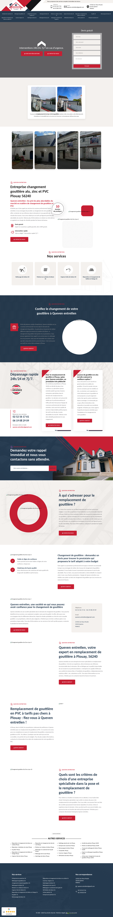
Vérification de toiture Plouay (66, 855)
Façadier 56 (93, 13)
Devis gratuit (29, 348)
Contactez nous (54, 53)
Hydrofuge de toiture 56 (31, 17)
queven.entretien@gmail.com (75, 7)
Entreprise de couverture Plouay (67, 845)
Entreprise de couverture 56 (7, 13)
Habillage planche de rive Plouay (67, 843)
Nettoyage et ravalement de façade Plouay (44, 850)
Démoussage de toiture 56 (106, 13)
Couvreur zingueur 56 (20, 17)
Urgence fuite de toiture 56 (69, 13)
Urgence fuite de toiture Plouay (20, 856)
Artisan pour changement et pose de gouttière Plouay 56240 (91, 857)
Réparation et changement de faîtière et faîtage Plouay (22, 853)
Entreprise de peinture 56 (93, 17)
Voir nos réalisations (33, 53)
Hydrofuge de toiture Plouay (42, 856)
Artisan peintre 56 (81, 17)
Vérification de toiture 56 (68, 17)
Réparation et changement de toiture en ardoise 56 (55, 878)
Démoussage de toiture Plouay (66, 848)
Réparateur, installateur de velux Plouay (22, 847)
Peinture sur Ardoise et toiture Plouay (44, 847)
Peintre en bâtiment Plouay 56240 (90, 845)
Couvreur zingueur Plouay (65, 853)
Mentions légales (61, 913)
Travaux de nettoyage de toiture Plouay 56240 (92, 849)
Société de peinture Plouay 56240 (90, 843)
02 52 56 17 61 (57, 6)
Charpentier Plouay (63, 850)
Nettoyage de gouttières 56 (20, 13)
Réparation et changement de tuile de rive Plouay (44, 844)
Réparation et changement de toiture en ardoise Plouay (22, 844)
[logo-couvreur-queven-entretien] (15, 6)
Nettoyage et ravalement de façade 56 (52, 887)
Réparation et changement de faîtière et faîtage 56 (25, 892)
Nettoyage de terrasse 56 (44, 17)
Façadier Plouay (16, 849)
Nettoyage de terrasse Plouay (42, 853)
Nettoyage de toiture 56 (44, 13)
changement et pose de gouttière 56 (21, 883)
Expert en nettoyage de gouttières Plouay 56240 (92, 853)
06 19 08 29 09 (57, 8)
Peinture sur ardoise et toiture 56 (20, 887)
